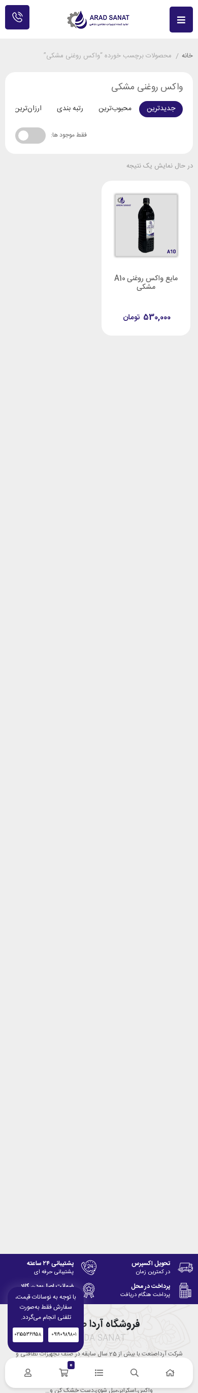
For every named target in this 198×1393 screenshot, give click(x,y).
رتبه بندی (70, 109)
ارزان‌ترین (28, 109)
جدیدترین (161, 109)
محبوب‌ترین (114, 109)
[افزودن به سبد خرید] (118, 307)
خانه (187, 56)
